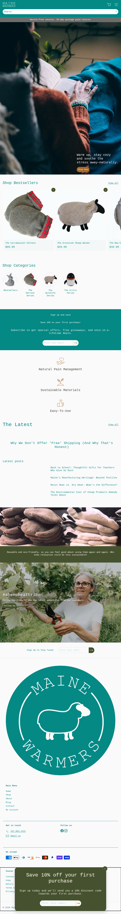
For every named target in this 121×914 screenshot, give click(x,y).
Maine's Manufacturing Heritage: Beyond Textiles (84, 477)
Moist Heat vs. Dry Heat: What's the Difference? (84, 485)
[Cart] (109, 4)
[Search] (116, 11)
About (9, 798)
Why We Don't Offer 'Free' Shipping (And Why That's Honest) (62, 445)
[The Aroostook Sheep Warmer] (80, 220)
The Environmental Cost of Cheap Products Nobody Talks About (84, 493)
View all (113, 183)
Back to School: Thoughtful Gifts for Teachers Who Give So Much (82, 469)
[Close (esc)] (105, 868)
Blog (8, 802)
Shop (8, 795)
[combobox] (60, 11)
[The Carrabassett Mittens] (28, 220)
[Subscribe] (78, 903)
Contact (10, 806)
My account (12, 810)
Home (8, 791)
